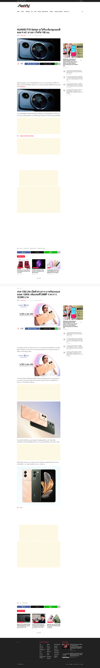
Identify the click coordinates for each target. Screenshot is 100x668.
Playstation (49, 656)
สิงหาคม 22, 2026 (35, 628)
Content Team (23, 35)
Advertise (70, 664)
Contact (81, 664)
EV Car (41, 653)
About (67, 664)
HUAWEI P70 (26, 248)
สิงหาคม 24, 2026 (20, 628)
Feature (41, 654)
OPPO (35, 11)
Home (18, 11)
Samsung (28, 11)
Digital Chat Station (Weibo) (27, 136)
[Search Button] (82, 11)
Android (41, 646)
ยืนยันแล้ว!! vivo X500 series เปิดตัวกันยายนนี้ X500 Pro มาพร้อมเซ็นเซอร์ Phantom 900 (23, 626)
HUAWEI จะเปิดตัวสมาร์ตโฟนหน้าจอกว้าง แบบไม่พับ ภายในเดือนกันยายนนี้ (38, 271)
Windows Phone (56, 656)
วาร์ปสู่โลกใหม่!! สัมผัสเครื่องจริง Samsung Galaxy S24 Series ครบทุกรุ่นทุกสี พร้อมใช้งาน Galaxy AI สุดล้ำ (74, 71)
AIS (40, 644)
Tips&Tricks (56, 652)
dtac (40, 651)
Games (51, 11)
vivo (21, 507)
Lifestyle (48, 647)
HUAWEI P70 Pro (33, 248)
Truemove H (56, 654)
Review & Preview (58, 11)
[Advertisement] (62, 5)
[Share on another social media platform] (59, 64)
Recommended (57, 644)
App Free (41, 647)
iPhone (39, 11)
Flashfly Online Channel (43, 657)
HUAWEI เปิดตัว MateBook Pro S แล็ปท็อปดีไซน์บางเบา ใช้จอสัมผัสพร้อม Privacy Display (53, 271)
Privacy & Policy (76, 664)
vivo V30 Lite (25, 602)
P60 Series (22, 86)
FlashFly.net (21, 664)
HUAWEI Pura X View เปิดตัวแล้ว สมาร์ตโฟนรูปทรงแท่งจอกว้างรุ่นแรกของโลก (23, 271)
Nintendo (49, 651)
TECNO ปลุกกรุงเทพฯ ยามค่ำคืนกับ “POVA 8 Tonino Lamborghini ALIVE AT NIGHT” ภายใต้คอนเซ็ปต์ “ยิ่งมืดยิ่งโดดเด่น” (76, 647)
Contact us (81, 0)
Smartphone (45, 11)
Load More (39, 278)
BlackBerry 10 (42, 649)
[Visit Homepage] (23, 6)
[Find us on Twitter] (79, 1)
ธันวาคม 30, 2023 (31, 35)
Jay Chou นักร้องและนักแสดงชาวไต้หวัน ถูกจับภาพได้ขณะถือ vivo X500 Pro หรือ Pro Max (38, 626)
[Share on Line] (56, 64)
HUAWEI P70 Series (41, 248)
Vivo (32, 11)
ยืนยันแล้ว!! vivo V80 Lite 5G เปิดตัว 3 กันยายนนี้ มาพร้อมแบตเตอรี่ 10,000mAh (53, 626)
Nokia (48, 653)
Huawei (21, 248)
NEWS (22, 11)
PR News (48, 658)
